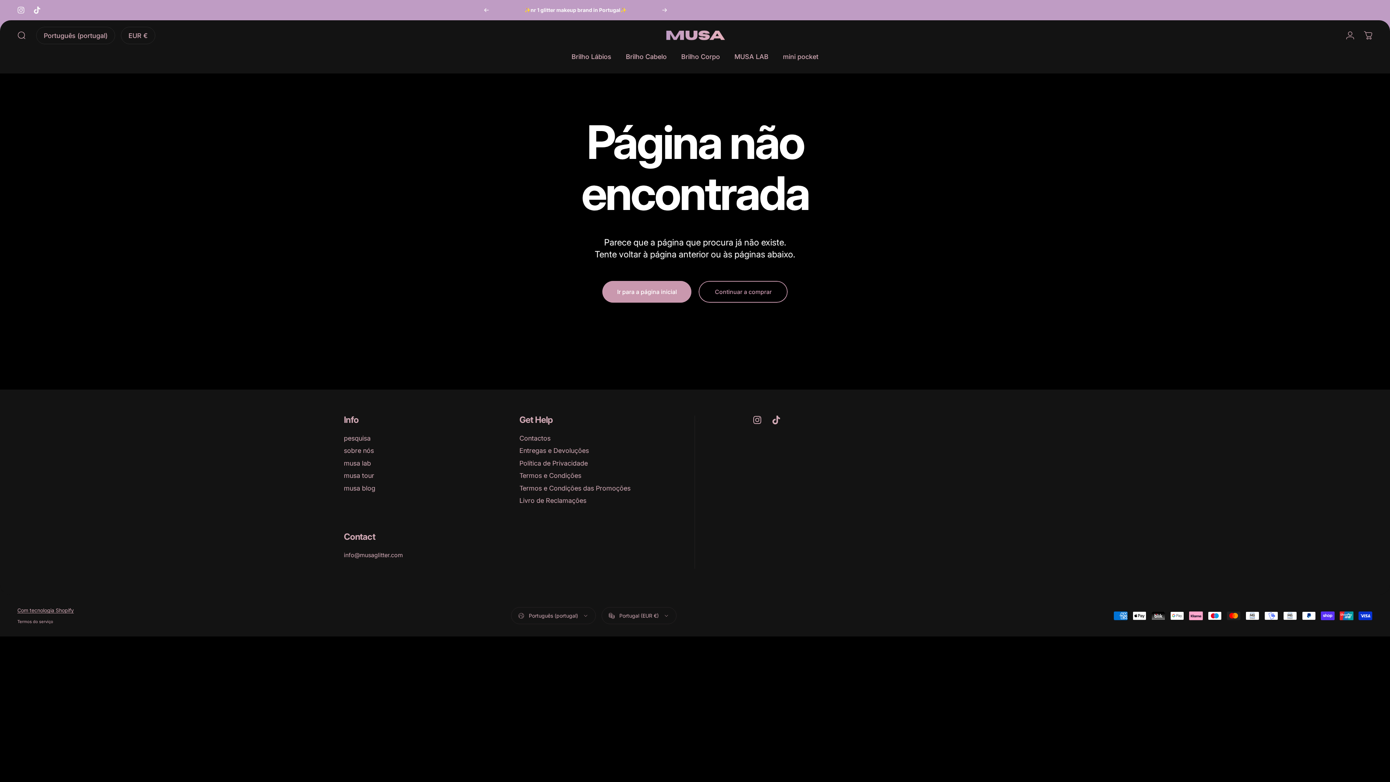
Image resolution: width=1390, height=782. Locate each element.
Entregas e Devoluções (554, 450)
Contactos (535, 438)
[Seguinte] (665, 10)
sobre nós (359, 450)
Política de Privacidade (553, 463)
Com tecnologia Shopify (45, 610)
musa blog (359, 488)
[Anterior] (486, 10)
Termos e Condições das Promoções (575, 488)
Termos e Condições (550, 475)
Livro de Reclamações (552, 500)
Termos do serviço (35, 621)
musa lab (357, 463)
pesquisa (357, 438)
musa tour (359, 475)
